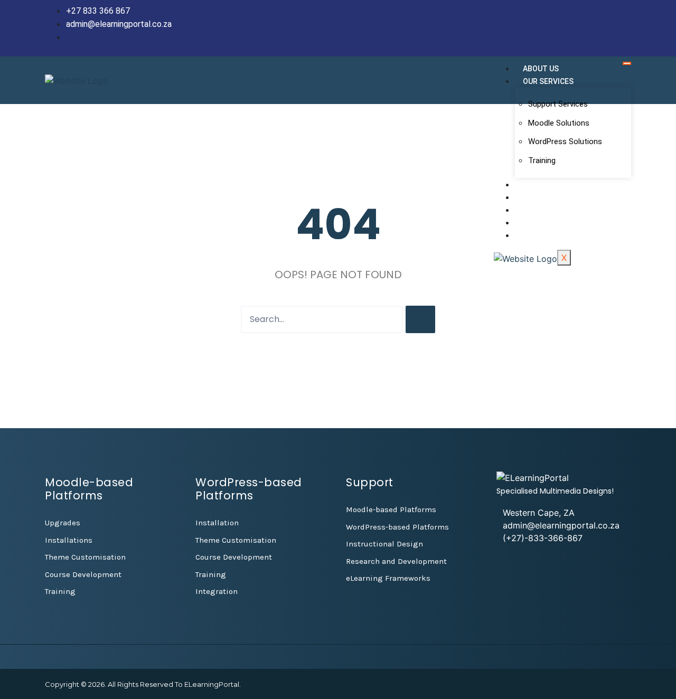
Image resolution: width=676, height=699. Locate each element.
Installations (68, 540)
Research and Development (396, 561)
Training (542, 160)
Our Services (548, 81)
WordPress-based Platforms (397, 527)
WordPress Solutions (565, 141)
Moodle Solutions (558, 123)
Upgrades (62, 522)
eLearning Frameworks (388, 578)
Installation (217, 522)
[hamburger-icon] (627, 63)
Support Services (558, 104)
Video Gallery (549, 210)
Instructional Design (384, 544)
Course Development (83, 574)
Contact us (546, 235)
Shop (533, 223)
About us (541, 68)
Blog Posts (545, 197)
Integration (216, 591)
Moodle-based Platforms (391, 509)
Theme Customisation (85, 557)
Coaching (541, 185)
